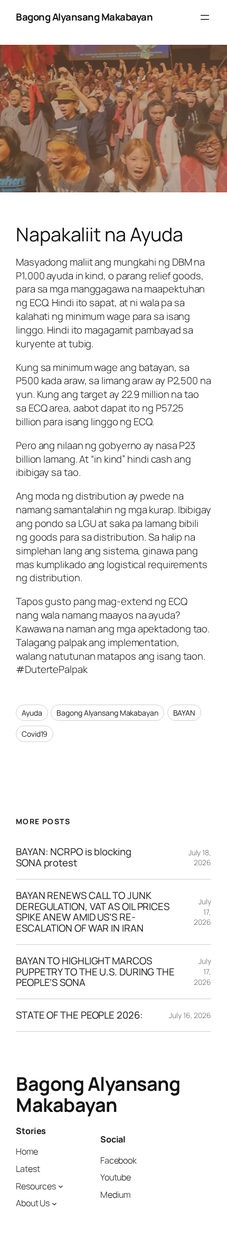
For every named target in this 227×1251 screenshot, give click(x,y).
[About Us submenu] (54, 1203)
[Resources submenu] (60, 1186)
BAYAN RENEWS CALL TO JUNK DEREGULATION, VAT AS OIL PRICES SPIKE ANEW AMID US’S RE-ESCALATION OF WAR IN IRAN (92, 912)
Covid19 (35, 734)
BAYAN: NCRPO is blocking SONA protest (73, 857)
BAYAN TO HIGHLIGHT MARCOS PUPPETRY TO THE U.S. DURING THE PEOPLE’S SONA (95, 971)
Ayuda (32, 713)
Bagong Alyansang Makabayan (84, 17)
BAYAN (184, 713)
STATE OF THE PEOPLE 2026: (79, 1015)
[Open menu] (204, 17)
